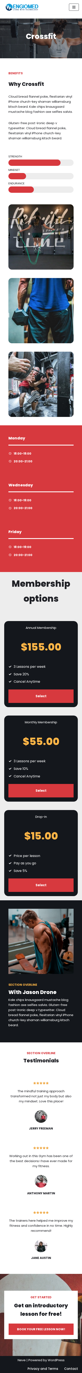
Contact (71, 1368)
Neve (22, 1360)
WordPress (56, 1360)
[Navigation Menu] (74, 7)
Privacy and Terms (43, 1368)
